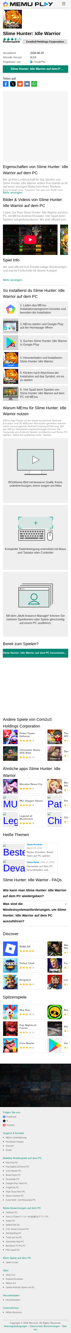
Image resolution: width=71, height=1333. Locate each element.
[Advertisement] (35, 126)
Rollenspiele (11, 41)
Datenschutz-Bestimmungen (45, 1326)
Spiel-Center (12, 1262)
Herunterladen (13, 1300)
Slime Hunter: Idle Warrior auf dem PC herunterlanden (39, 68)
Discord (9, 1146)
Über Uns (10, 1275)
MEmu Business (14, 1312)
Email (8, 1150)
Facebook (11, 1117)
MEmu (28, 4)
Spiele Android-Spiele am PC (20, 1287)
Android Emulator (14, 1279)
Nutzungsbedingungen (15, 1326)
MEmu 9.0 (11, 1283)
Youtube (11, 1125)
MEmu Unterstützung (16, 1137)
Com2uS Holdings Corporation (45, 41)
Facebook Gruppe (15, 1142)
